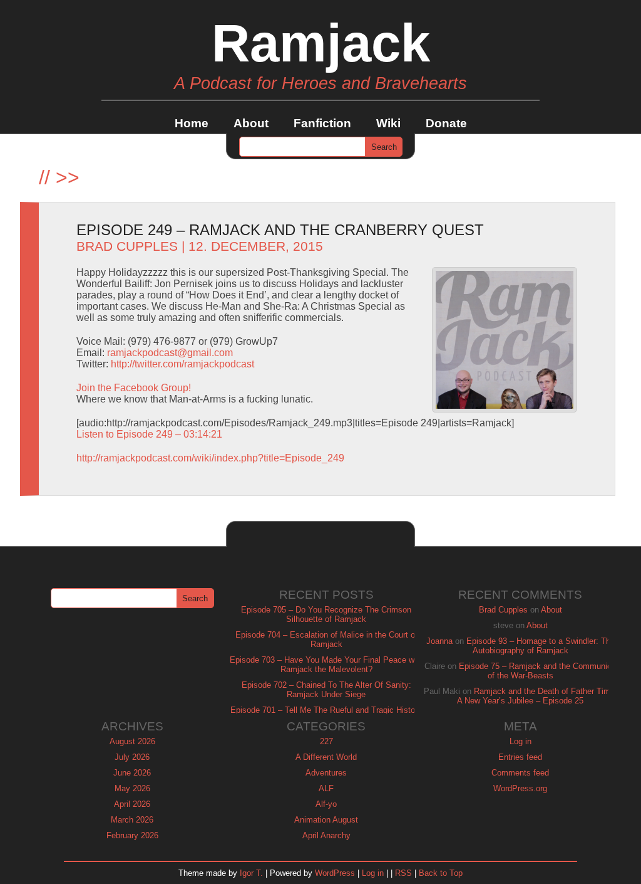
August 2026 (132, 741)
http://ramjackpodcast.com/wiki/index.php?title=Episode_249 (210, 458)
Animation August (326, 819)
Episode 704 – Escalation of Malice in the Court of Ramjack (326, 639)
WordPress (335, 873)
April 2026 (132, 804)
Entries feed (520, 757)
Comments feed (520, 772)
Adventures (326, 772)
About (251, 123)
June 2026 (132, 772)
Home (191, 123)
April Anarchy (326, 835)
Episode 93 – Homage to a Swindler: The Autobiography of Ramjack (540, 645)
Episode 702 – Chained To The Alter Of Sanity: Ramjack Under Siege (326, 689)
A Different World (326, 757)
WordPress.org (520, 788)
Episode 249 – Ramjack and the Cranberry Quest (280, 229)
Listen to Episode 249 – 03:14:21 (149, 434)
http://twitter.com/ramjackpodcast (182, 364)
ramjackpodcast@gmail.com (170, 352)
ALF (326, 788)
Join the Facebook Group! (133, 387)
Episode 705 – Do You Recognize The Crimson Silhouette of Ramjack (326, 614)
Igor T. (251, 873)
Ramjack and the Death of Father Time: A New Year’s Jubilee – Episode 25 (537, 696)
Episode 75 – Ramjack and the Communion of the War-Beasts (537, 670)
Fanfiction (322, 123)
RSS (403, 873)
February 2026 (132, 835)
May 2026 (132, 788)
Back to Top (441, 873)
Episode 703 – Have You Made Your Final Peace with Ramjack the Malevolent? (326, 664)
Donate (446, 123)
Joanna (439, 641)
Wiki (388, 123)
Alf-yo (326, 804)
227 (326, 741)
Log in (520, 741)
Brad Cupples (127, 246)
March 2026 (132, 819)
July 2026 (132, 757)
